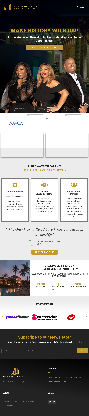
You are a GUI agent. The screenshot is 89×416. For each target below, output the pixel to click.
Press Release (54, 381)
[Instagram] (54, 402)
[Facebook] (50, 402)
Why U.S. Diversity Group (24, 401)
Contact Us (9, 405)
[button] (2, 317)
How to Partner (54, 377)
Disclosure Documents (72, 377)
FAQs (65, 381)
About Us (8, 401)
